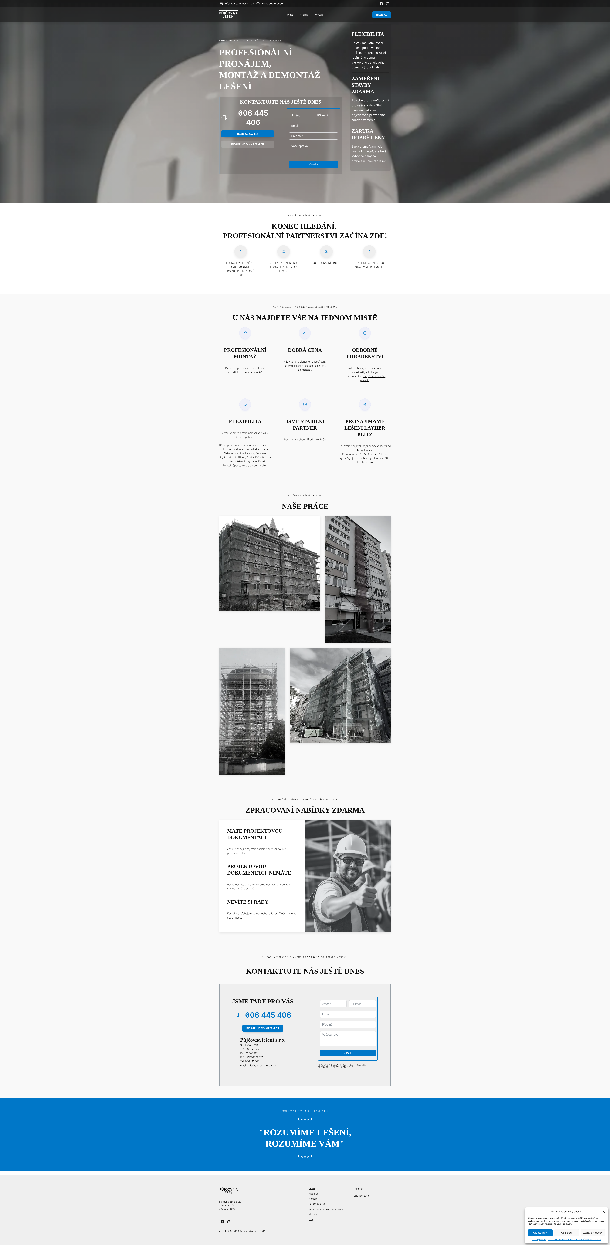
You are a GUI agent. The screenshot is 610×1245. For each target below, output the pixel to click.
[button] (603, 1211)
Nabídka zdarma (247, 134)
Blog (311, 1219)
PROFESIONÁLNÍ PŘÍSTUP (326, 263)
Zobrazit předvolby (593, 1232)
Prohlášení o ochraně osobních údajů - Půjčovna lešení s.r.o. (574, 1239)
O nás (290, 14)
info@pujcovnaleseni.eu (262, 1028)
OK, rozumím (540, 1232)
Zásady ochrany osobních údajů (326, 1209)
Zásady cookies (539, 1239)
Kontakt (319, 14)
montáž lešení (257, 368)
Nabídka (304, 14)
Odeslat (313, 164)
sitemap (313, 1214)
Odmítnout (566, 1232)
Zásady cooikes (317, 1203)
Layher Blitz (376, 454)
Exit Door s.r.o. (361, 1195)
